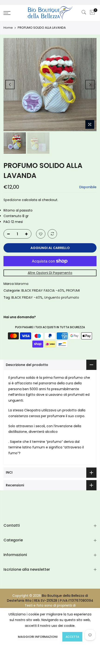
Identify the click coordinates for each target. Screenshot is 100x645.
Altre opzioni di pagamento (50, 272)
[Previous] (10, 84)
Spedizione (12, 200)
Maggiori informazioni (38, 637)
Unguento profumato (61, 297)
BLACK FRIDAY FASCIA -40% (42, 290)
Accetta (72, 637)
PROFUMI (73, 290)
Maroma (21, 283)
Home (8, 28)
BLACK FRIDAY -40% (27, 297)
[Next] (90, 84)
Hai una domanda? (19, 317)
